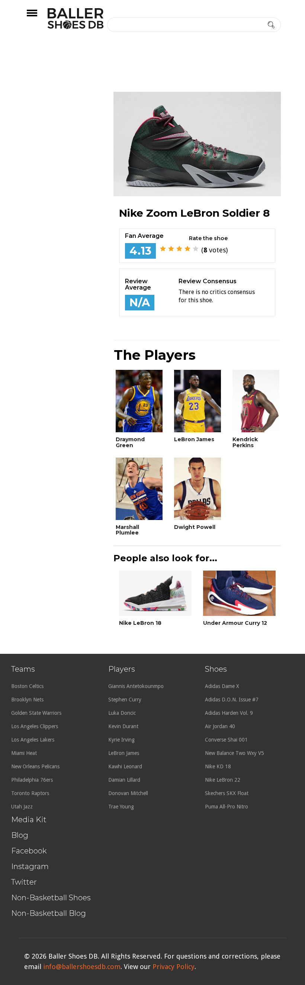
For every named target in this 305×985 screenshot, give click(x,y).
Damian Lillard (124, 780)
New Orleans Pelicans (35, 766)
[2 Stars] (171, 248)
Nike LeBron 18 (140, 623)
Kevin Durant (123, 726)
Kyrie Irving (121, 740)
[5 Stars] (195, 248)
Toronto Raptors (30, 793)
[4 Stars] (187, 248)
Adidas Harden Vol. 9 (229, 713)
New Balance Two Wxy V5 (234, 753)
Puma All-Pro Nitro (226, 807)
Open (38, 18)
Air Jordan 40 (220, 726)
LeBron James (194, 439)
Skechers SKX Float (226, 793)
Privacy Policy (173, 967)
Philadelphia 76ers (32, 780)
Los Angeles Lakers (32, 740)
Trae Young (121, 807)
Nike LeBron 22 (222, 780)
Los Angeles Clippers (34, 726)
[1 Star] (163, 248)
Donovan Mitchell (128, 793)
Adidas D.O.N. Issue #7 (232, 700)
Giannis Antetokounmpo (136, 686)
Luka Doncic (122, 713)
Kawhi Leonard (125, 766)
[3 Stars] (179, 248)
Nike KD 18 (218, 766)
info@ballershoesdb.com (82, 967)
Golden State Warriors (36, 713)
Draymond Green (130, 442)
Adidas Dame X (222, 686)
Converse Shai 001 (226, 740)
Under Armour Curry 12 (235, 623)
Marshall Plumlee (127, 530)
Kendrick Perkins (245, 442)
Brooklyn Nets (27, 700)
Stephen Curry (124, 700)
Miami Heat (24, 753)
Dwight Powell (194, 527)
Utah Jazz (22, 807)
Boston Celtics (27, 686)
